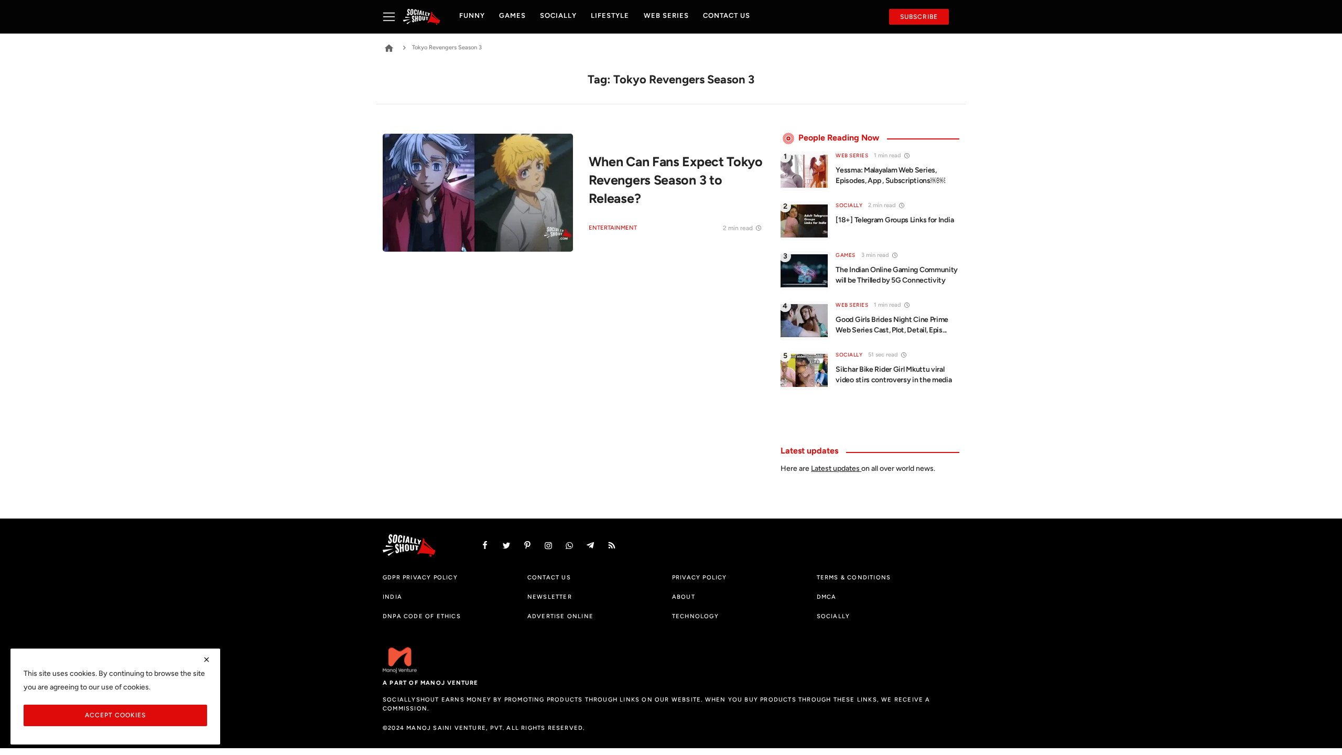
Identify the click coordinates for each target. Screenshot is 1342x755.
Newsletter (549, 596)
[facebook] (485, 546)
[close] (206, 659)
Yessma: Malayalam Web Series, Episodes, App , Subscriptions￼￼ (890, 175)
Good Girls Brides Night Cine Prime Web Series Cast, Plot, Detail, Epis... (892, 325)
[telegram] (590, 546)
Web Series (666, 15)
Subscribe (919, 16)
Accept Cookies (115, 715)
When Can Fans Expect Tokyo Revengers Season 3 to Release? (676, 180)
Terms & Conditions (854, 577)
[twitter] (506, 546)
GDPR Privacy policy (420, 577)
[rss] (612, 546)
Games (512, 15)
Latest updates (835, 468)
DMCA (827, 596)
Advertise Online (560, 616)
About (683, 596)
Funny (472, 15)
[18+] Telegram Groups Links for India (895, 219)
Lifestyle (610, 15)
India (392, 596)
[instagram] (548, 546)
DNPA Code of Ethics (422, 616)
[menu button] (393, 17)
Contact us (726, 15)
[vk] (569, 546)
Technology (695, 616)
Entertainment (613, 227)
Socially (558, 15)
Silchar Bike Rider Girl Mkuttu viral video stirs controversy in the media (893, 374)
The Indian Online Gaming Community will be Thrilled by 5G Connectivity (897, 275)
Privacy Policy (699, 577)
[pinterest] (527, 546)
